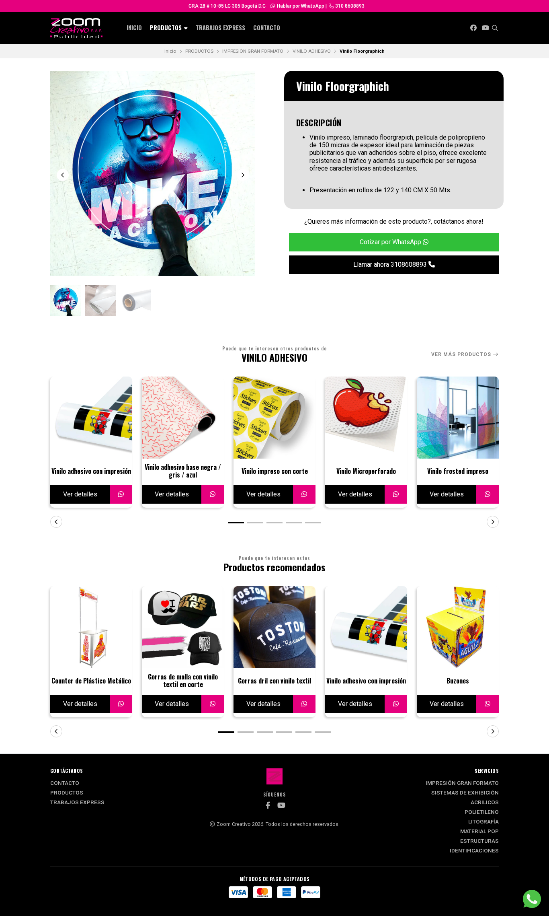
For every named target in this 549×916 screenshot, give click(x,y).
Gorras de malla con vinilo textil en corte (183, 680)
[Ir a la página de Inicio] (76, 28)
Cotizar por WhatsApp (391, 242)
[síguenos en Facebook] (473, 28)
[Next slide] (243, 175)
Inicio (170, 51)
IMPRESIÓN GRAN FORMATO (252, 51)
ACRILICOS (485, 802)
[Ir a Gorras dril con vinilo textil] (274, 627)
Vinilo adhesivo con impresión (91, 471)
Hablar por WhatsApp (300, 6)
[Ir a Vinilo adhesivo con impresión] (91, 418)
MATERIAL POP (479, 831)
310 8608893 (349, 6)
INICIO (134, 27)
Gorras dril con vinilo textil (274, 681)
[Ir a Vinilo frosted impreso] (458, 418)
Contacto (266, 27)
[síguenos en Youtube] (485, 28)
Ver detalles (80, 494)
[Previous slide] (63, 175)
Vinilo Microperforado (366, 471)
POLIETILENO (482, 812)
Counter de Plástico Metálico (91, 681)
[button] (236, 522)
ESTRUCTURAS (479, 841)
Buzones (458, 681)
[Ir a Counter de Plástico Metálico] (91, 627)
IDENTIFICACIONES (474, 851)
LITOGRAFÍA (483, 822)
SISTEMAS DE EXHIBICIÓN (465, 793)
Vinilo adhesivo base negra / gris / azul (183, 471)
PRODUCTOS (166, 27)
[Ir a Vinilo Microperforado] (366, 418)
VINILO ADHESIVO (312, 51)
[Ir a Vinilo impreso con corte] (274, 418)
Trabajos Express (220, 27)
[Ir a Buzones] (458, 627)
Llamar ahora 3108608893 (390, 264)
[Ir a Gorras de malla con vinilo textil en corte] (183, 627)
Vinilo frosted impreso (457, 471)
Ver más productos (462, 354)
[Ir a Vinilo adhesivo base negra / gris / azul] (183, 418)
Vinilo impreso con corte (275, 471)
